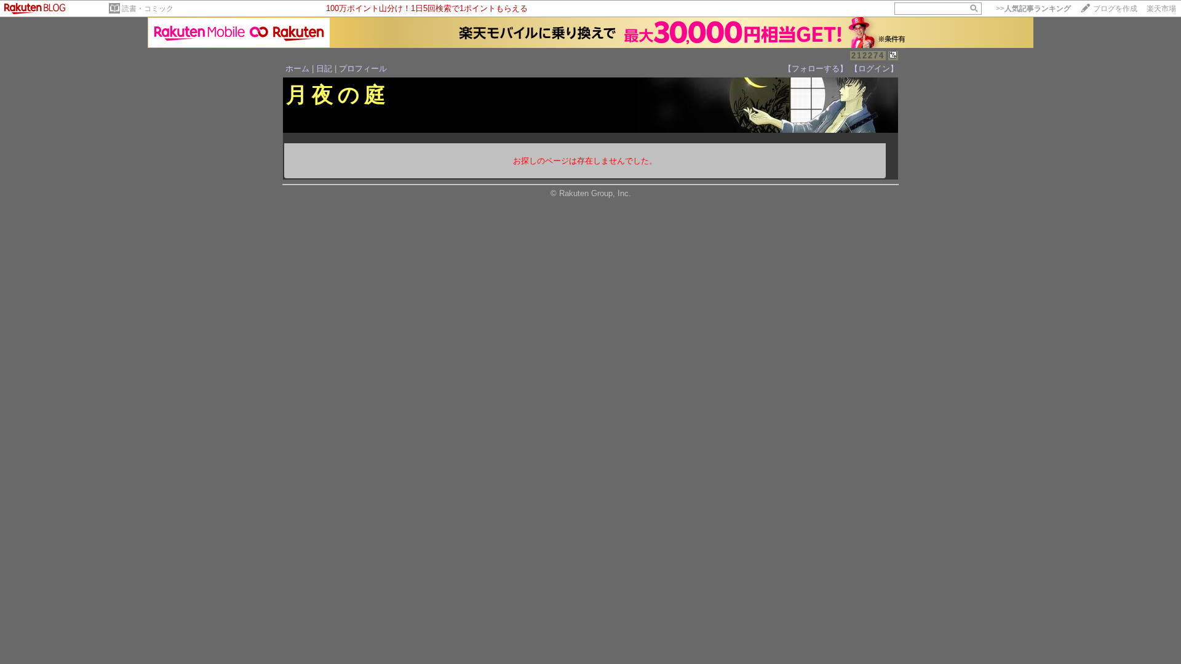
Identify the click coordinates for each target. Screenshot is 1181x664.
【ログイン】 (874, 68)
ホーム (297, 68)
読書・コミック (147, 8)
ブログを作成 (1115, 8)
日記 (324, 68)
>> (1033, 8)
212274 (868, 55)
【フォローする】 (816, 68)
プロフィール (363, 68)
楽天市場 (1161, 8)
